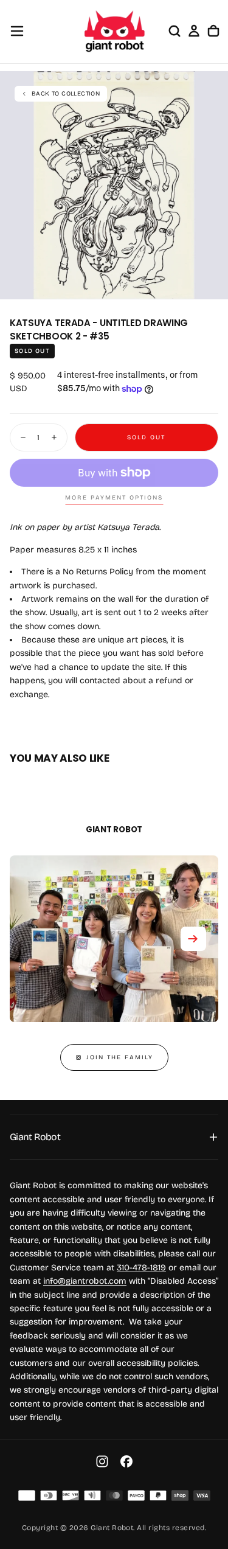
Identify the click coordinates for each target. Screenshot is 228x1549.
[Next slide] (193, 939)
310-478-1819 (141, 1267)
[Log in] (194, 31)
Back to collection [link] (66, 94)
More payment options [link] (114, 497)
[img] (26, 1495)
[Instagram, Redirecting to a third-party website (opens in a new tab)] (102, 1461)
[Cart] (213, 31)
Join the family (119, 1057)
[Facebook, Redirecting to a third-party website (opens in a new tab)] (126, 1461)
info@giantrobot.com (84, 1281)
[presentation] (212, 283)
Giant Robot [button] (35, 1137)
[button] (17, 31)
